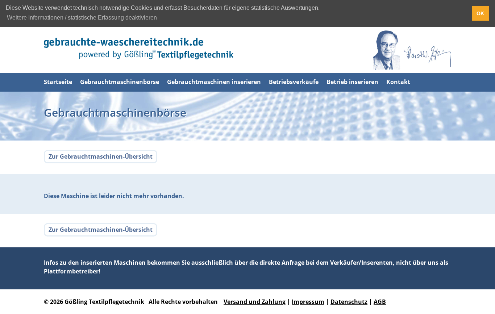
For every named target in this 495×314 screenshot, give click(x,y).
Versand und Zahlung (255, 302)
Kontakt (398, 82)
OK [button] (480, 13)
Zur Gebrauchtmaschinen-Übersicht (101, 156)
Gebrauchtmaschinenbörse (119, 82)
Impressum (308, 302)
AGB (380, 302)
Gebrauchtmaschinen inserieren (214, 82)
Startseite (58, 82)
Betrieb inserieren (352, 82)
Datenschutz (348, 302)
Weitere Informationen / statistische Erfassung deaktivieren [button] (82, 17)
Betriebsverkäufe (294, 82)
